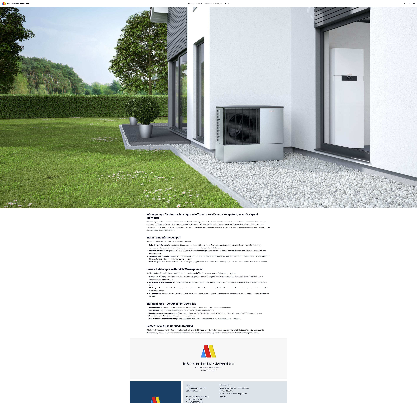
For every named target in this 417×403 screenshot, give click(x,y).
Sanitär (199, 3)
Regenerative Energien (213, 3)
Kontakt (407, 3)
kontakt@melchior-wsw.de (199, 396)
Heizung (191, 3)
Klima (227, 3)
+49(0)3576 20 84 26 (195, 399)
